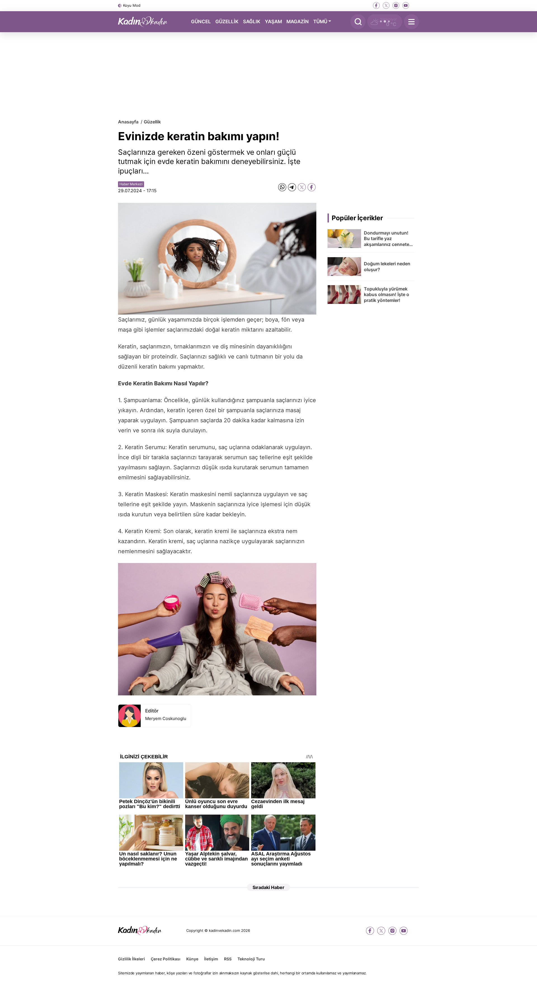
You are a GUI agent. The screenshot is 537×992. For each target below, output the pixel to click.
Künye (192, 958)
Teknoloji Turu (251, 958)
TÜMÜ (320, 21)
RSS (228, 958)
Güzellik (152, 122)
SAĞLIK (251, 21)
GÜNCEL (201, 21)
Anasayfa (128, 122)
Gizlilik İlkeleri (131, 958)
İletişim (211, 958)
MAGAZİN (297, 21)
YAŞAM (273, 21)
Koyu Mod (131, 5)
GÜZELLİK (227, 21)
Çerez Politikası (165, 958)
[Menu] (411, 21)
